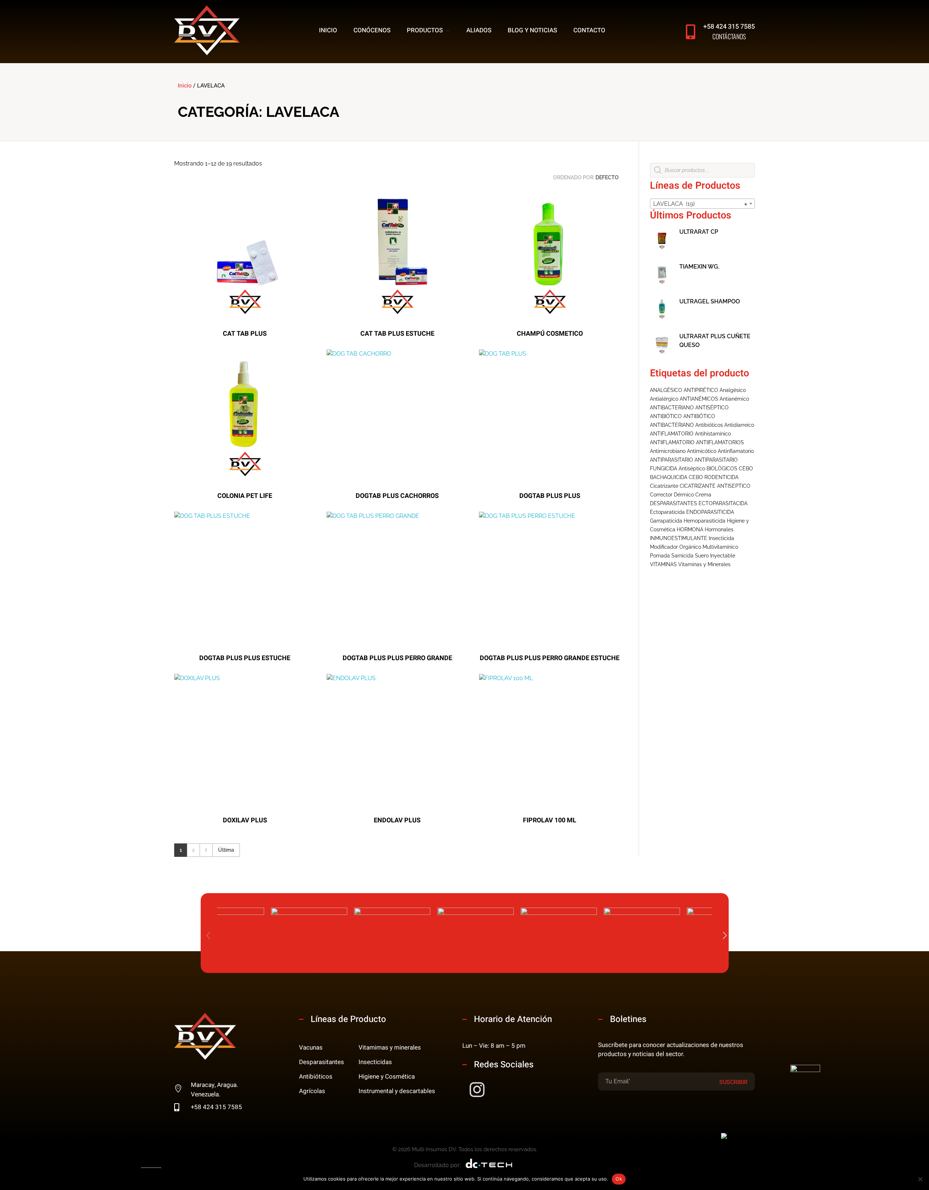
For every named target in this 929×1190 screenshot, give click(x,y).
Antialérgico (664, 399)
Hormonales (719, 529)
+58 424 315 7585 (729, 27)
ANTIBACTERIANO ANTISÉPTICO (689, 407)
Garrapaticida (666, 521)
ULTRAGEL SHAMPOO (709, 301)
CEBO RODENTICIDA (713, 477)
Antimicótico (701, 451)
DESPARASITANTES (673, 503)
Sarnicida (682, 556)
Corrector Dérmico (672, 495)
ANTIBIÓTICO (666, 416)
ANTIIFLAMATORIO (672, 442)
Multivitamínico (720, 547)
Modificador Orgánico (675, 547)
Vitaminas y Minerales (704, 564)
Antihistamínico (713, 434)
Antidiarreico (739, 425)
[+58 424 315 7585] (690, 31)
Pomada (660, 556)
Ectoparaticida (667, 512)
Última (226, 850)
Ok (618, 1179)
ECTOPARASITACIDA (723, 503)
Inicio (185, 85)
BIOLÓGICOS (722, 468)
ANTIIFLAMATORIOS (720, 442)
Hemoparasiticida (704, 521)
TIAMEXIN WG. (699, 266)
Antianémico (734, 399)
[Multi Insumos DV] (207, 30)
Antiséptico (692, 468)
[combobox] (702, 204)
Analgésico (733, 390)
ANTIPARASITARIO (671, 460)
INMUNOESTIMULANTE (678, 538)
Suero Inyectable (715, 556)
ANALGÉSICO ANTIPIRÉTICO (684, 390)
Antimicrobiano (668, 451)
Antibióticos (709, 425)
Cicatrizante (664, 486)
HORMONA (690, 529)
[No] (920, 1179)
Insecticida (721, 538)
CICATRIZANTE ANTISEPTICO (715, 486)
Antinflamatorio (736, 451)
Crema (703, 495)
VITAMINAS (663, 564)
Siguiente (206, 850)
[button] (725, 936)
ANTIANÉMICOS (699, 399)
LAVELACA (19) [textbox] (700, 203)
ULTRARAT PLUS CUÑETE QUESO (714, 340)
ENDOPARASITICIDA (710, 512)
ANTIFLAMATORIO (671, 434)
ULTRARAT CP (698, 231)
